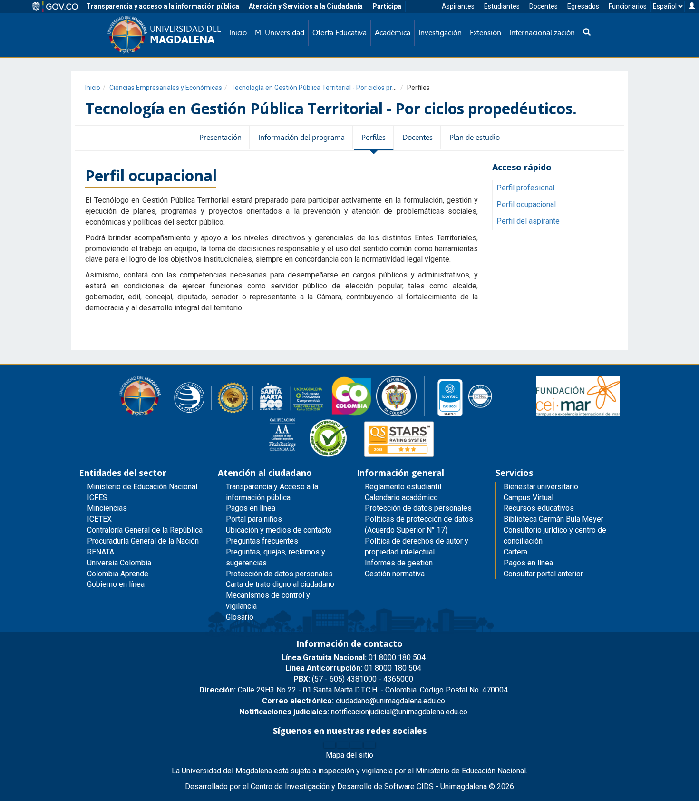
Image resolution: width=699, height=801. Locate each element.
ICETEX (99, 519)
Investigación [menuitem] (440, 32)
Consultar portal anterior (543, 573)
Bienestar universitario (541, 486)
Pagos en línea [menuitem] (250, 508)
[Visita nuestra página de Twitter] (343, 745)
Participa (386, 6)
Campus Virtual (528, 497)
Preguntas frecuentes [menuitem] (262, 540)
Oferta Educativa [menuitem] (339, 32)
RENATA (100, 551)
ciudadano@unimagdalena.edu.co (353, 700)
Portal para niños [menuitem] (254, 519)
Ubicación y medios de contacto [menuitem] (279, 529)
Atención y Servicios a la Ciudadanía (306, 6)
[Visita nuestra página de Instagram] (356, 745)
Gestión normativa (395, 573)
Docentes (543, 6)
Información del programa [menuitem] (301, 137)
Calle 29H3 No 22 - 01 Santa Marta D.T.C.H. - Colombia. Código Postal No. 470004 (353, 689)
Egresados (583, 6)
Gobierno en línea (116, 584)
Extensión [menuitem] (485, 32)
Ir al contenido (25, 6)
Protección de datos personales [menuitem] (279, 573)
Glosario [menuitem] (239, 617)
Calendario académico (401, 497)
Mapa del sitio (349, 755)
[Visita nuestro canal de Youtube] (369, 745)
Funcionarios (628, 6)
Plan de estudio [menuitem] (474, 137)
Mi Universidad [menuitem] (279, 32)
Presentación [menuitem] (220, 137)
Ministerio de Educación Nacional (142, 486)
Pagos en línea (528, 562)
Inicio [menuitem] (238, 32)
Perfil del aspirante (528, 221)
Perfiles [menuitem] (373, 137)
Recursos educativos (539, 508)
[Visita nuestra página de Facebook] (329, 745)
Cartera (515, 551)
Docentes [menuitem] (417, 137)
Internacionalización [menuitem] (542, 32)
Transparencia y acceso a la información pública (162, 6)
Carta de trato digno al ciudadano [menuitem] (280, 584)
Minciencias (107, 508)
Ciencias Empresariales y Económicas (165, 87)
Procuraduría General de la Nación (143, 540)
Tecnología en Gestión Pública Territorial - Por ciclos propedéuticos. (331, 87)
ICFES (97, 497)
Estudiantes (502, 6)
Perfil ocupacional (526, 204)
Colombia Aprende (117, 573)
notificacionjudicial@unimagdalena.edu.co (353, 711)
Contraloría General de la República (145, 529)
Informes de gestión (399, 562)
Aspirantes (458, 6)
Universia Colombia (119, 562)
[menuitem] (586, 33)
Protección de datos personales (418, 508)
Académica (392, 32)
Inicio (92, 87)
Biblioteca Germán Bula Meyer (553, 519)
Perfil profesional (525, 187)
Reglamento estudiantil (403, 486)
